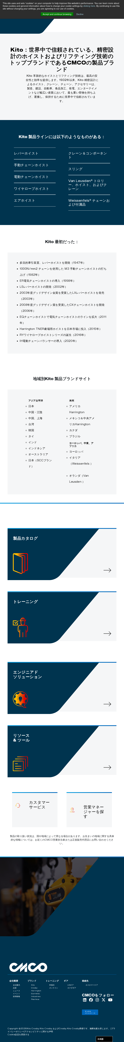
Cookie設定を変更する (18, 1034)
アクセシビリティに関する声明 (38, 1031)
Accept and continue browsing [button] (57, 14)
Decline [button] (79, 14)
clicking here (89, 5)
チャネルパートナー (89, 1012)
